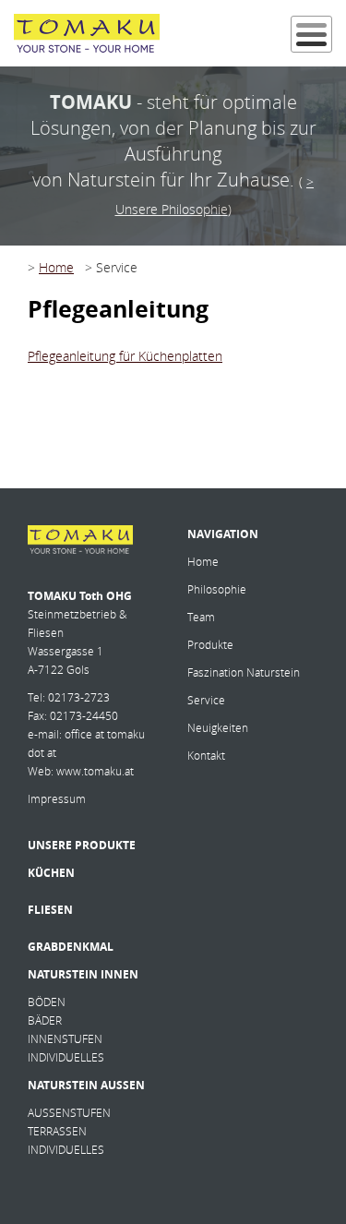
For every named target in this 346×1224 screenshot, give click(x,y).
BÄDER (45, 1020)
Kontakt (206, 755)
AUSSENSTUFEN (69, 1113)
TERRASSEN (57, 1131)
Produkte (210, 645)
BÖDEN (47, 1002)
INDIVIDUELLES (66, 1057)
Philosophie (216, 589)
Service (206, 700)
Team (201, 617)
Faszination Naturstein (243, 672)
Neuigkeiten (217, 728)
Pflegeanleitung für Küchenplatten (125, 356)
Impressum (57, 799)
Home (56, 267)
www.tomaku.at (95, 771)
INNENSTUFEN (65, 1039)
